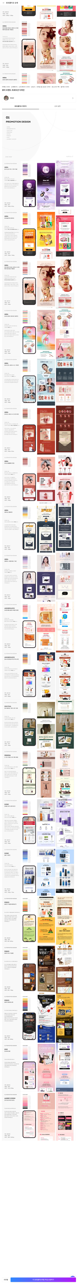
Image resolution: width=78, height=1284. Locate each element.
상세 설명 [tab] (57, 106)
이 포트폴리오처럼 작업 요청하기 (43, 1280)
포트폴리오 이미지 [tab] (20, 106)
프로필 (6, 1280)
